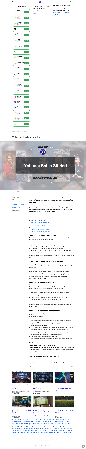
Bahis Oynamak (56, 419)
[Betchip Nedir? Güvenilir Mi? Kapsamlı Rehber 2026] (43, 377)
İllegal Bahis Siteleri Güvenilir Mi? (38, 224)
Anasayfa (14, 131)
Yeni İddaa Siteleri (21, 428)
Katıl (27, 11)
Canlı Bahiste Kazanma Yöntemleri (35, 426)
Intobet (38, 423)
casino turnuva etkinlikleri (25, 384)
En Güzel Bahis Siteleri (59, 432)
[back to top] (83, 446)
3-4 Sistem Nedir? (55, 425)
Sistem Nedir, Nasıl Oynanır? (46, 432)
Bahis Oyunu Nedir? (65, 419)
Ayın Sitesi (70, 1)
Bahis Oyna (48, 419)
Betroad (36, 430)
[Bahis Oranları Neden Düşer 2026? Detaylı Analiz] (64, 401)
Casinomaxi (60, 423)
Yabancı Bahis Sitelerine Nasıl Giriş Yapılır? (41, 222)
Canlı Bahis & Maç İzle (21, 426)
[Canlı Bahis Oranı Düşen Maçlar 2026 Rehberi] (43, 401)
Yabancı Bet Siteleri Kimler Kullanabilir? (41, 229)
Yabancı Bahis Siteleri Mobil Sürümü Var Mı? (42, 231)
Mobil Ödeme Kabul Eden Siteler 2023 (59, 428)
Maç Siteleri (36, 432)
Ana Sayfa (14, 419)
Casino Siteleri (15, 384)
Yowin (40, 430)
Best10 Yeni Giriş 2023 (30, 423)
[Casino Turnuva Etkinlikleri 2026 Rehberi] (21, 377)
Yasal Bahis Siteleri (54, 421)
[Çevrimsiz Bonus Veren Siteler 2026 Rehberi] (21, 401)
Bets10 (19, 419)
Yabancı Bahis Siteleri (21, 131)
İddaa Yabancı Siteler (31, 428)
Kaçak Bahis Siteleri (64, 421)
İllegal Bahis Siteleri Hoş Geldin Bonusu (40, 225)
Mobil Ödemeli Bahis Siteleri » (67, 367)
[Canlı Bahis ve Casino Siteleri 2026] (40, 1)
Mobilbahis (53, 423)
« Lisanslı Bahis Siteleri (34, 367)
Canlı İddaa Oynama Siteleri (54, 430)
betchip (37, 384)
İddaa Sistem (36, 425)
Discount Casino (20, 425)
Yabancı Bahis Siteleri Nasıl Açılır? (39, 220)
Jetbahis (14, 425)
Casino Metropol (67, 423)
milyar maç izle (35, 13)
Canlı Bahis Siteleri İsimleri (50, 426)
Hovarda (43, 423)
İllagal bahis (32, 285)
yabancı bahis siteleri (16, 204)
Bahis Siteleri (23, 421)
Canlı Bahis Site (64, 425)
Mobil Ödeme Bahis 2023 (43, 428)
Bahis (34, 384)
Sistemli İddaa (28, 425)
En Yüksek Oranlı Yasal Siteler (25, 432)
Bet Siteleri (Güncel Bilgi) (39, 419)
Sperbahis (44, 430)
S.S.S (32, 227)
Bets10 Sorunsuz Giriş (27, 419)
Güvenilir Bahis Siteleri (32, 421)
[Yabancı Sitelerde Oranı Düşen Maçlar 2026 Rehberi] (64, 377)
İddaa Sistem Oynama (45, 425)
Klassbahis (48, 423)
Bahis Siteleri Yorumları (43, 421)
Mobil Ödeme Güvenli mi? (18, 423)
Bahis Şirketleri (15, 421)
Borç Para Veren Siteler (27, 430)
